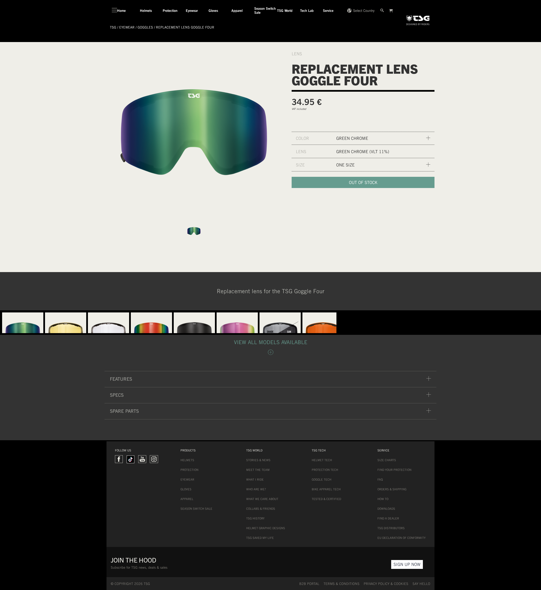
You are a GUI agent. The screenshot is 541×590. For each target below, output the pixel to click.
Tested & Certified (326, 499)
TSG (113, 27)
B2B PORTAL (309, 584)
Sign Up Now (407, 564)
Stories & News (258, 460)
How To (382, 499)
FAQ (380, 479)
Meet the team (258, 469)
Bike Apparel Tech (326, 489)
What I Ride (255, 479)
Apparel (186, 499)
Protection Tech (325, 469)
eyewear (127, 27)
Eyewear (187, 479)
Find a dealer (388, 518)
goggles (145, 27)
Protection (189, 469)
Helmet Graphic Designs (265, 528)
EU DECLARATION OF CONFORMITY (401, 538)
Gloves (185, 489)
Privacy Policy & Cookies (386, 584)
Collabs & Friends (260, 508)
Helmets (187, 460)
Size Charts (386, 460)
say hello (421, 584)
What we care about (262, 499)
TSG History (255, 518)
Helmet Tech (322, 460)
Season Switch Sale (196, 508)
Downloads (386, 508)
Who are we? (256, 489)
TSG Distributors (391, 528)
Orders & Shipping (391, 489)
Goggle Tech (321, 479)
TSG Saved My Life (260, 538)
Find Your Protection (394, 469)
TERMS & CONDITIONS (341, 584)
